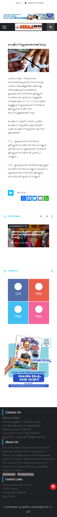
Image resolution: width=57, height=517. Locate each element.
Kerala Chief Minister (14, 492)
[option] (28, 235)
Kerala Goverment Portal (16, 485)
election (21, 192)
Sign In (19, 3)
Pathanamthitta (18, 226)
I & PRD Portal (10, 489)
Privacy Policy (25, 474)
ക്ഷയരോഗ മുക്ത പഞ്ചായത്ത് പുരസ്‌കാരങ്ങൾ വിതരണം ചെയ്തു (27, 234)
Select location (35, 3)
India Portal (8, 496)
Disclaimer (9, 474)
